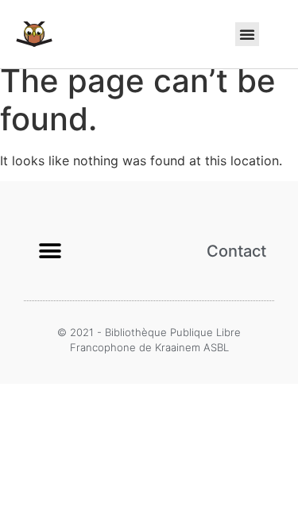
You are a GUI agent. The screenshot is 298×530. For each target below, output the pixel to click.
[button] (247, 34)
